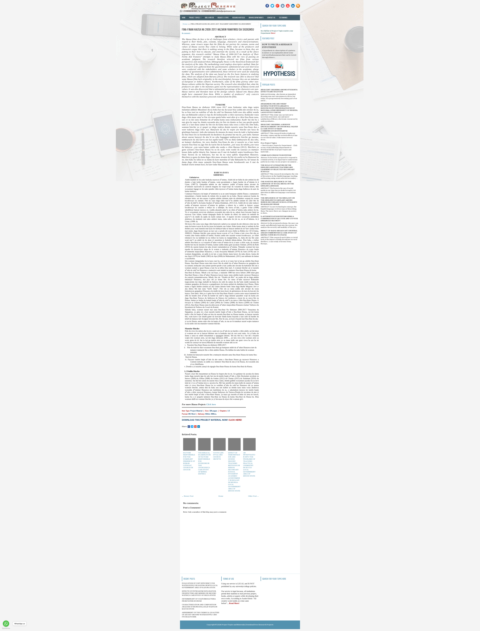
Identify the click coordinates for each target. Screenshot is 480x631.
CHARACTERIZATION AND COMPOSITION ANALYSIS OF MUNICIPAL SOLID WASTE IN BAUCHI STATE (199, 607)
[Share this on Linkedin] (198, 426)
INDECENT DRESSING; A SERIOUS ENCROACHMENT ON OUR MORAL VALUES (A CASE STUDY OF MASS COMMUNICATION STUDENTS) (279, 128)
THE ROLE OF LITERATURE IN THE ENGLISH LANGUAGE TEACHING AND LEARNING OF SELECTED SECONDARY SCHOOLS (277, 168)
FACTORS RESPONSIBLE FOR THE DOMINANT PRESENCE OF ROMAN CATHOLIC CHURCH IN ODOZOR (189, 461)
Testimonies (283, 17)
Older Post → (253, 496)
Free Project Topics (269, 143)
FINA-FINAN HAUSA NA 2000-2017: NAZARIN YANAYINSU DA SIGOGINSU (218, 29)
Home (183, 17)
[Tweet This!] (192, 426)
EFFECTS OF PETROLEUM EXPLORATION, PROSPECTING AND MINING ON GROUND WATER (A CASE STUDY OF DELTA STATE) (199, 593)
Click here (211, 404)
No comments (186, 33)
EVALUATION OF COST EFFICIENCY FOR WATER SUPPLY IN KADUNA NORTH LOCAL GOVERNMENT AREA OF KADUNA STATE (200, 585)
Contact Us (271, 17)
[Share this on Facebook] (189, 426)
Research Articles (238, 17)
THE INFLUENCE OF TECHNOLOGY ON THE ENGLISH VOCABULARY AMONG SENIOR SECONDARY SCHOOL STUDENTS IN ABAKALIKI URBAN (279, 201)
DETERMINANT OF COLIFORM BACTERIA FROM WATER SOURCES (199, 600)
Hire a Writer (209, 17)
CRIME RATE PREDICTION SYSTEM (276, 155)
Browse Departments (256, 17)
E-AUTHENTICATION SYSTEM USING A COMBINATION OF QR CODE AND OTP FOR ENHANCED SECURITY (279, 218)
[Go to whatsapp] (6, 623)
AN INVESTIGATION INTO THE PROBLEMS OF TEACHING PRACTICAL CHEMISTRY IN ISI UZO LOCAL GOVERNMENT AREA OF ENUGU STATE (249, 464)
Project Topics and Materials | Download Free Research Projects (247, 625)
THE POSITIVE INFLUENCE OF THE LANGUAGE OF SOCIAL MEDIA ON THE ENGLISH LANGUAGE (277, 184)
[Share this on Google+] (195, 426)
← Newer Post (188, 496)
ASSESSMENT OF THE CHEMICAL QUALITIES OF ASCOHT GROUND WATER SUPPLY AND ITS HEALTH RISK (200, 615)
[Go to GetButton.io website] (6, 628)
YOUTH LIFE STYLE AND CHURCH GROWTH (218, 456)
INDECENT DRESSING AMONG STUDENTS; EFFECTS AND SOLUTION (279, 91)
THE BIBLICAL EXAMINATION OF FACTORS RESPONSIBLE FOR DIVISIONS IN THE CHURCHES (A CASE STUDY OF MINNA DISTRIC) (204, 463)
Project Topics (195, 17)
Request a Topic (223, 17)
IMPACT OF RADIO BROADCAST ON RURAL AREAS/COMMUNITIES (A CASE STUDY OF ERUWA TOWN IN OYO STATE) (279, 233)
